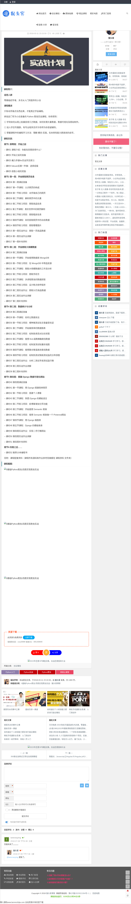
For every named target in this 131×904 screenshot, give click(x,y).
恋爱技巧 (101, 299)
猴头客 (57, 680)
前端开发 (114, 251)
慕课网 (101, 295)
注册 (6, 2)
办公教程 (114, 269)
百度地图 (96, 893)
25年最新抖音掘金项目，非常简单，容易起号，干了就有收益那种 (118, 76)
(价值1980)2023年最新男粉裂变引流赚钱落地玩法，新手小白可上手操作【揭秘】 (81, 728)
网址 (7, 798)
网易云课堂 (64, 672)
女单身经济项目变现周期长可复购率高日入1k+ (118, 111)
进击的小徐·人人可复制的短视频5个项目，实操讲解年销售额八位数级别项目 (79, 736)
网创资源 (114, 290)
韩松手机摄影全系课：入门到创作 (17, 736)
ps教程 (114, 273)
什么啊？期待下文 (111, 336)
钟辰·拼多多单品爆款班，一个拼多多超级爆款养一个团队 (72, 732)
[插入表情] (82, 785)
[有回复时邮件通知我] (7, 822)
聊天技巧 (114, 286)
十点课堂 (114, 295)
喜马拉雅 (114, 255)
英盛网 (101, 242)
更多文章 (111, 54)
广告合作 (124, 6)
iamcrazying (13, 857)
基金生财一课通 (31, 709)
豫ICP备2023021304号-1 (79, 893)
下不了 (104, 327)
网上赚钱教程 (101, 264)
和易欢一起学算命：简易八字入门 (17, 739)
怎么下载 (106, 317)
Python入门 (10, 672)
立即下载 (28, 637)
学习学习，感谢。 (113, 341)
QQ (7, 804)
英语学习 (101, 290)
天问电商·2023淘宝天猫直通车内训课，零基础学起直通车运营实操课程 (77, 725)
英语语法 (114, 260)
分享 (56, 652)
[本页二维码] (128, 896)
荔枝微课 (114, 277)
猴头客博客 (50, 893)
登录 (13, 2)
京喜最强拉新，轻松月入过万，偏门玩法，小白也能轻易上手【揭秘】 (77, 739)
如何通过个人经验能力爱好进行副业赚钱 (20, 732)
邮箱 (9, 792)
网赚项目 (101, 238)
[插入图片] (87, 785)
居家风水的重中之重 (11, 709)
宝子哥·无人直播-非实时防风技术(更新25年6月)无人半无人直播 (118, 122)
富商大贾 (107, 332)
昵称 (9, 786)
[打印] (64, 33)
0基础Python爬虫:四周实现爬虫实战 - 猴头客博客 (41, 683)
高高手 (114, 299)
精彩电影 (94, 13)
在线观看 (114, 238)
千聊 (100, 286)
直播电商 (101, 269)
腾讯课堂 (114, 247)
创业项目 (101, 273)
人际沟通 (101, 277)
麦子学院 (101, 255)
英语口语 (101, 260)
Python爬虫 (46, 672)
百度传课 (114, 264)
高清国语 (101, 282)
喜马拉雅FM (114, 282)
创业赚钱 (17, 666)
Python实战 (28, 672)
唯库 (114, 242)
